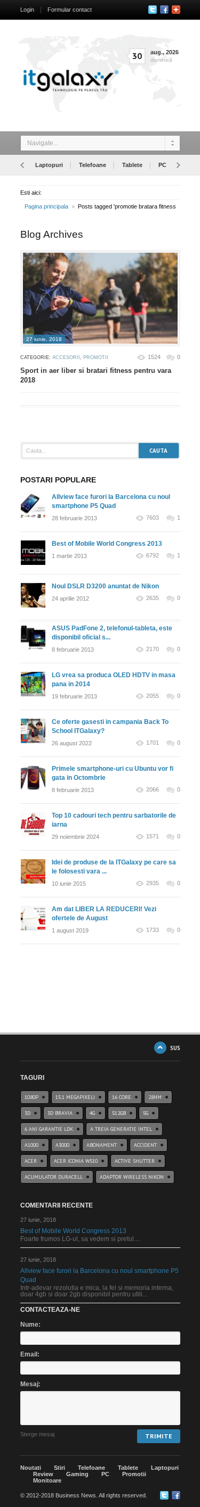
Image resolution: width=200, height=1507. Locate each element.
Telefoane (92, 165)
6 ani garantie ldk (49, 1129)
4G (92, 1113)
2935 (152, 883)
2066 (152, 790)
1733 (152, 930)
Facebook (164, 9)
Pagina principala (46, 206)
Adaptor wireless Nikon (132, 1176)
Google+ (176, 9)
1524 (154, 357)
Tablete (132, 165)
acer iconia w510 (76, 1161)
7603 (152, 518)
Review (43, 1474)
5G (145, 1113)
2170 (152, 649)
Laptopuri (49, 165)
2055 (152, 696)
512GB (119, 1113)
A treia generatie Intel (121, 1129)
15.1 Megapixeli (75, 1097)
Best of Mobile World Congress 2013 (107, 543)
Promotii (95, 357)
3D (27, 1113)
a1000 (31, 1145)
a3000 (62, 1145)
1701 (152, 743)
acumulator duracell (54, 1176)
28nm (155, 1097)
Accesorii (66, 357)
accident (145, 1145)
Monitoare (47, 1480)
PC (162, 165)
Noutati (30, 1467)
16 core (121, 1097)
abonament (101, 1145)
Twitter (152, 9)
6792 (152, 556)
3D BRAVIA (60, 1113)
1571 (152, 836)
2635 (152, 598)
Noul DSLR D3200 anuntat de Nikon (105, 586)
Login (27, 9)
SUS (175, 1048)
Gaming (77, 1474)
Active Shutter (135, 1161)
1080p (31, 1097)
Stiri (59, 1467)
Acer (31, 1161)
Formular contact (69, 9)
